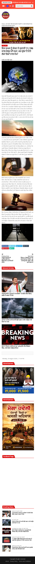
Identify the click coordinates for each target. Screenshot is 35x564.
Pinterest (6, 248)
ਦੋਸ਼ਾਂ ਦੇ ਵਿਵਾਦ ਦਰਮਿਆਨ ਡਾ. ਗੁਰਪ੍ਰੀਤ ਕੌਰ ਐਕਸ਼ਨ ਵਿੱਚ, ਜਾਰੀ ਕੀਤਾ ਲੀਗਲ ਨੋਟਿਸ (16, 347)
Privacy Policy (14, 561)
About (7, 561)
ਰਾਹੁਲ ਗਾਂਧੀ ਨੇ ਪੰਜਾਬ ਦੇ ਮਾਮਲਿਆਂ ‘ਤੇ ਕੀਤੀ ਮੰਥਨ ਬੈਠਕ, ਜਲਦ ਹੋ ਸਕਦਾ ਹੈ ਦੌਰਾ (17, 294)
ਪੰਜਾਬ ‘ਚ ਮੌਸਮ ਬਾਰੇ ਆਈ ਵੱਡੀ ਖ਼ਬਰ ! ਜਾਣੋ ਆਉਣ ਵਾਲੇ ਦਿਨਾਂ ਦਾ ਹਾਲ (17, 321)
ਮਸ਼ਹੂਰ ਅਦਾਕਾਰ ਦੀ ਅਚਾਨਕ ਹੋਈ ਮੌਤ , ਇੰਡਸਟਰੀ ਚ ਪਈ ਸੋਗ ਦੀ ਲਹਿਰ (7, 259)
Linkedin (20, 245)
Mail (13, 248)
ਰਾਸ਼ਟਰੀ (20, 511)
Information (15, 528)
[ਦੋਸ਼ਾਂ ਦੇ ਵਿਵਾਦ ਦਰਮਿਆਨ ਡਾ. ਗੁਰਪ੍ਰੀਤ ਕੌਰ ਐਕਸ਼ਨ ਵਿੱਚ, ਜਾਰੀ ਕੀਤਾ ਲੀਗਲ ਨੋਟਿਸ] (17, 334)
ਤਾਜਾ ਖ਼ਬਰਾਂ (8, 24)
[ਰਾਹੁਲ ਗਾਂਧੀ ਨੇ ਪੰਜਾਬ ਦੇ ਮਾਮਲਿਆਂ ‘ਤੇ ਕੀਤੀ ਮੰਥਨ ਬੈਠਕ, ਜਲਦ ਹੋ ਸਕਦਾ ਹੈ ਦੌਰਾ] (17, 282)
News (13, 511)
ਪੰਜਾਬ (17, 519)
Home (3, 24)
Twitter (13, 245)
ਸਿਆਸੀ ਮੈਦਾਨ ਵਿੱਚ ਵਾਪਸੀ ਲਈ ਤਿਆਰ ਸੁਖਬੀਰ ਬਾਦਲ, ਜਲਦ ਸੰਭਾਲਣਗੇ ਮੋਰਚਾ (22, 548)
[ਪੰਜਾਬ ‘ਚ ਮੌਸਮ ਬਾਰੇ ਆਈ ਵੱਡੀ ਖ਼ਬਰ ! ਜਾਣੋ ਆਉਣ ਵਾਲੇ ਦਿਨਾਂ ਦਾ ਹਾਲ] (17, 308)
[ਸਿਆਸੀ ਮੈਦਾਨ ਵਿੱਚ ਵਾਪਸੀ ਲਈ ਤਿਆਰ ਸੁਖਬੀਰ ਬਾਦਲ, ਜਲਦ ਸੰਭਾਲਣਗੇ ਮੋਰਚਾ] (6, 548)
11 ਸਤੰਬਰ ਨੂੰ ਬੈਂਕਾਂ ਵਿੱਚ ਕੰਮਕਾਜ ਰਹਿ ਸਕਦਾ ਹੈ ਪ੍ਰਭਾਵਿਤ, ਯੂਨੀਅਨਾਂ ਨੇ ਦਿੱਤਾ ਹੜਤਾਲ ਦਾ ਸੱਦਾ (22, 539)
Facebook (5, 245)
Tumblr (26, 245)
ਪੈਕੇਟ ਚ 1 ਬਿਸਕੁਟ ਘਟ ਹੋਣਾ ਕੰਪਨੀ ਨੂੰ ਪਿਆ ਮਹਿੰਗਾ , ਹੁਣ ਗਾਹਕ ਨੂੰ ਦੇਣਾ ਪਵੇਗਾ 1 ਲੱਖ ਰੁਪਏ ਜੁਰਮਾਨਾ (27, 259)
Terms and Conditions (25, 561)
